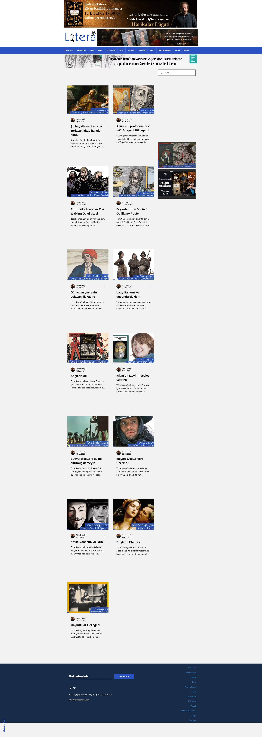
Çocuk (193, 706)
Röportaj (192, 701)
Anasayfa (192, 668)
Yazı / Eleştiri (190, 687)
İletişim (193, 720)
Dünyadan (191, 696)
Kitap (193, 682)
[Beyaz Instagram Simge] (70, 688)
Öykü (193, 692)
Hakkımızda (191, 672)
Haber (193, 677)
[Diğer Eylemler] (104, 120)
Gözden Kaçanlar (188, 711)
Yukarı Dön (4, 725)
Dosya (193, 715)
